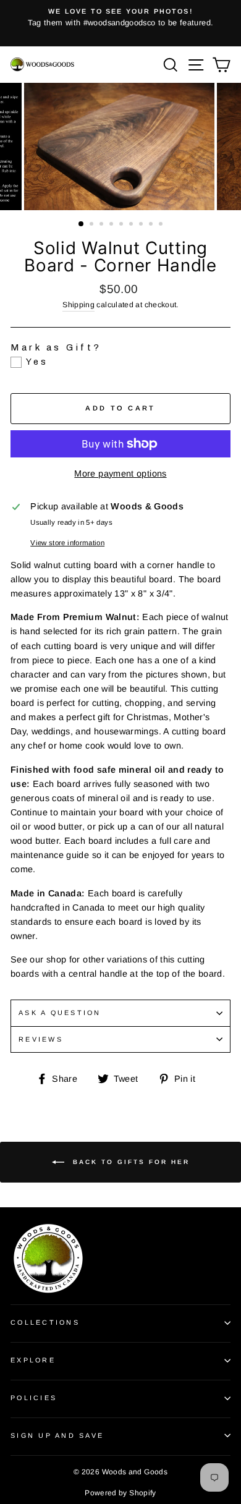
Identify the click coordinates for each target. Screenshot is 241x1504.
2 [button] (93, 225)
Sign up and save (57, 1435)
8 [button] (152, 225)
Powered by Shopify (120, 1493)
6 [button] (132, 225)
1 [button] (81, 224)
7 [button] (142, 225)
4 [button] (112, 225)
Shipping (78, 304)
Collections (45, 1322)
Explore (33, 1360)
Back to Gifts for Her (129, 1161)
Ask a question (60, 1012)
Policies (34, 1397)
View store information (67, 542)
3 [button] (102, 225)
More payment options (120, 473)
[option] (120, 18)
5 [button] (122, 225)
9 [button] (162, 225)
